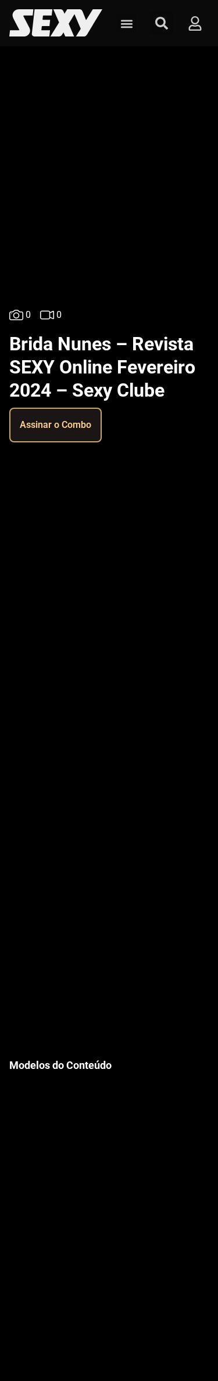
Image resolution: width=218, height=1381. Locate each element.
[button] (126, 23)
